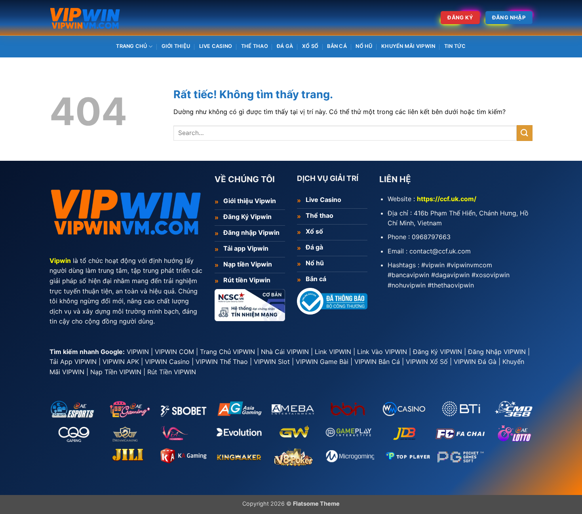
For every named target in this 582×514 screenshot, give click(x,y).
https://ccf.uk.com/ (446, 199)
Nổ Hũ (364, 46)
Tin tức (455, 46)
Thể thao (254, 46)
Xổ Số (310, 46)
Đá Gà (285, 46)
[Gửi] (525, 133)
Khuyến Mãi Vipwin (408, 46)
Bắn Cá (337, 46)
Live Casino (215, 46)
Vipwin (60, 261)
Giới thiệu (176, 46)
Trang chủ (131, 46)
